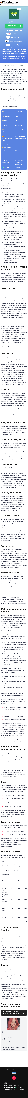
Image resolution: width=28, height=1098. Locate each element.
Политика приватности (14, 1094)
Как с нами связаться (19, 1093)
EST (1, 4)
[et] (14, 1073)
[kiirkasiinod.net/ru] (9, 2)
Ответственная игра (8, 1093)
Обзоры (12, 65)
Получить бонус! (13, 26)
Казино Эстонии (5, 65)
